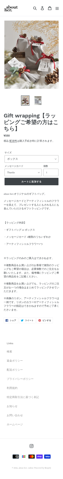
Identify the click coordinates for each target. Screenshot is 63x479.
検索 (9, 351)
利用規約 (12, 388)
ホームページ (15, 424)
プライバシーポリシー (20, 378)
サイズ (8, 152)
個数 (45, 166)
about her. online (26, 468)
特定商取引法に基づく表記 (23, 397)
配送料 (13, 141)
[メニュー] (57, 8)
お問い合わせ (15, 415)
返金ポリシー (15, 360)
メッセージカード (14, 166)
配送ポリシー (15, 369)
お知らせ (12, 406)
